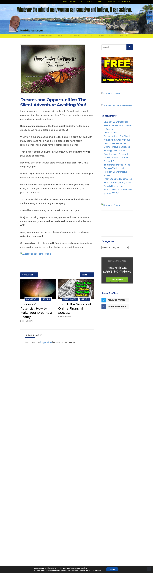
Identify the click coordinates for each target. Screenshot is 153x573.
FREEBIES (73, 2)
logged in (46, 342)
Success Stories (124, 2)
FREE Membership (86, 2)
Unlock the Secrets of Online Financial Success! (74, 308)
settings (98, 570)
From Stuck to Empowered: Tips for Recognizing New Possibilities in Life (118, 182)
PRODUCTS (88, 36)
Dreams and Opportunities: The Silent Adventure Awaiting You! (117, 136)
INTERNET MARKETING (45, 36)
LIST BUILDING (26, 36)
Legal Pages (99, 2)
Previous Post (30, 275)
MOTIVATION (124, 36)
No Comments (26, 321)
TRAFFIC (60, 36)
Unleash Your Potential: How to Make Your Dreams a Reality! (118, 125)
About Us (111, 2)
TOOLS (111, 36)
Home (65, 2)
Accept (112, 569)
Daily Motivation (32, 299)
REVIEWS (101, 36)
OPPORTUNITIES (75, 36)
